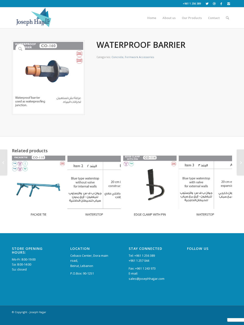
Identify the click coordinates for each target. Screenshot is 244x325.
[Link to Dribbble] (214, 3)
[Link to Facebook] (221, 3)
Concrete (117, 57)
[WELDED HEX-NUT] (3, 162)
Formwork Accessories (139, 57)
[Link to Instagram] (228, 3)
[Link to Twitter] (206, 3)
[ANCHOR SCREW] (240, 162)
